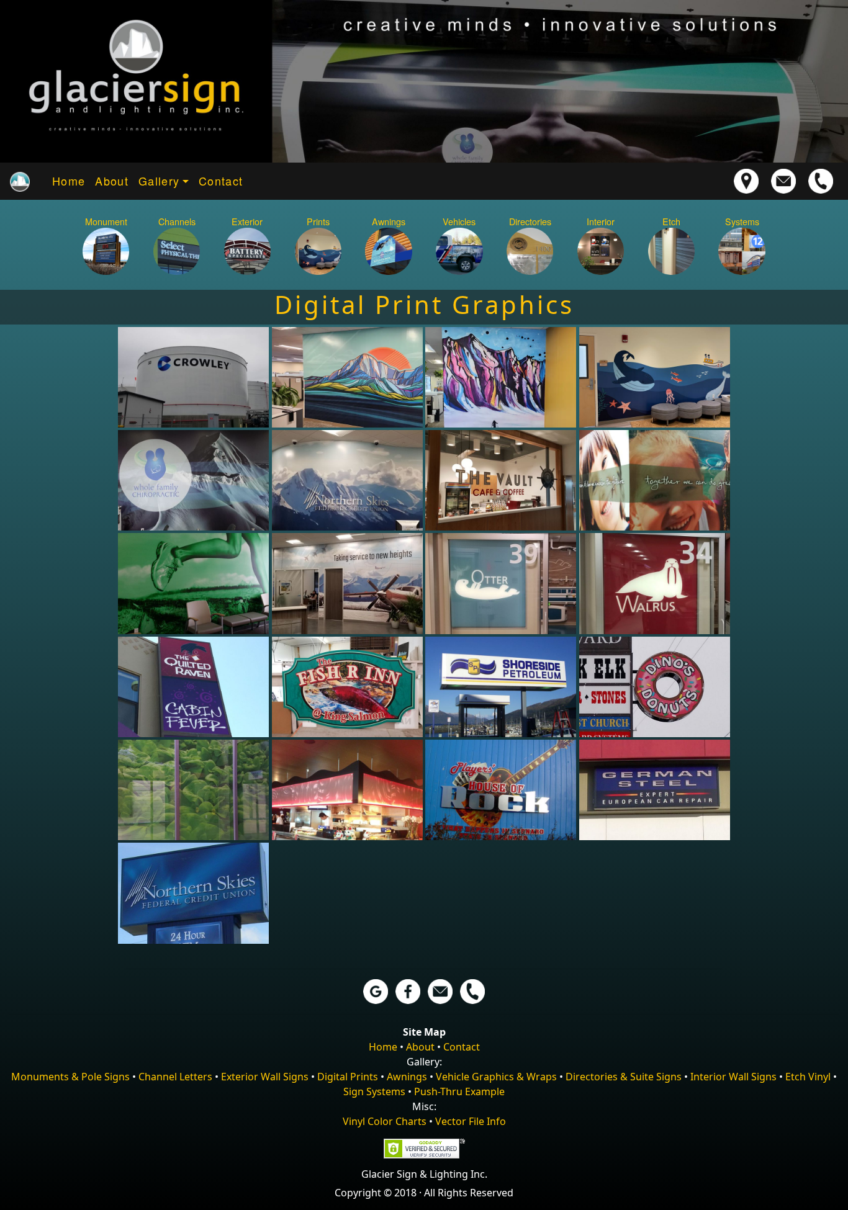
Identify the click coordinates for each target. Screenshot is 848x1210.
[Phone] (820, 180)
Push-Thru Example (459, 1091)
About (112, 181)
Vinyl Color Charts (384, 1121)
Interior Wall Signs (733, 1076)
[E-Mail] (783, 180)
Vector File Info (470, 1121)
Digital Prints (347, 1076)
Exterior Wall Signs (265, 1076)
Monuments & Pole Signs (70, 1076)
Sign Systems (374, 1091)
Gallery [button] (158, 181)
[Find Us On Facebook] (407, 990)
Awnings (407, 1076)
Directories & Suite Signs (624, 1076)
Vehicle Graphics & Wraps (496, 1076)
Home (68, 181)
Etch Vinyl (808, 1076)
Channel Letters (175, 1076)
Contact (221, 181)
